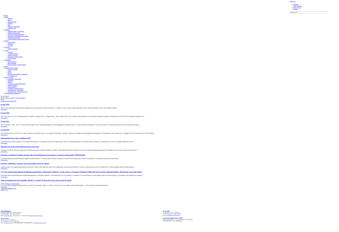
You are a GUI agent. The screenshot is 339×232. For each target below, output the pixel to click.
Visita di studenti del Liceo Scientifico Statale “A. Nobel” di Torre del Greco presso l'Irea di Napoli (36, 180)
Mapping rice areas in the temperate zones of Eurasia (20, 147)
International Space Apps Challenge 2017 (16, 138)
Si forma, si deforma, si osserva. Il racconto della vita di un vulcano (25, 163)
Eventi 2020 (5, 113)
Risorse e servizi (9, 98)
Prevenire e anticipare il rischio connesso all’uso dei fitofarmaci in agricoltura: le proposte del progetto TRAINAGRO (43, 155)
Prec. (6, 188)
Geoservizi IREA (20, 98)
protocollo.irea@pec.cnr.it (36, 215)
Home (2, 98)
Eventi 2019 (5, 104)
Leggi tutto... (4, 109)
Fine (14, 188)
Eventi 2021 (5, 121)
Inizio (3, 188)
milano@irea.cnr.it (8, 222)
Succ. (11, 188)
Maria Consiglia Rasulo (13, 184)
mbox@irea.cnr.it (8, 215)
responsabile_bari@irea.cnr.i (173, 215)
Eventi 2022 (5, 130)
